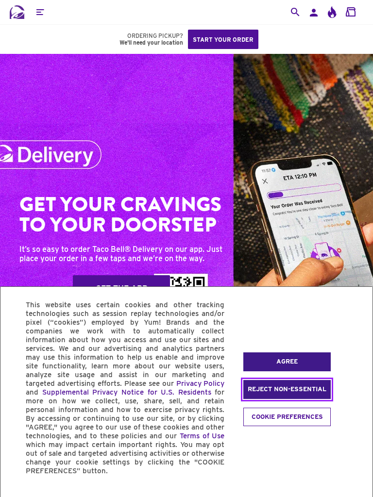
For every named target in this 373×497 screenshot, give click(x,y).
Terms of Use (202, 435)
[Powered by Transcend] (16, 493)
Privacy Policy (200, 383)
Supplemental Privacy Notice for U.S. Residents (126, 392)
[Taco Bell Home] (17, 12)
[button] (40, 12)
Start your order (223, 39)
